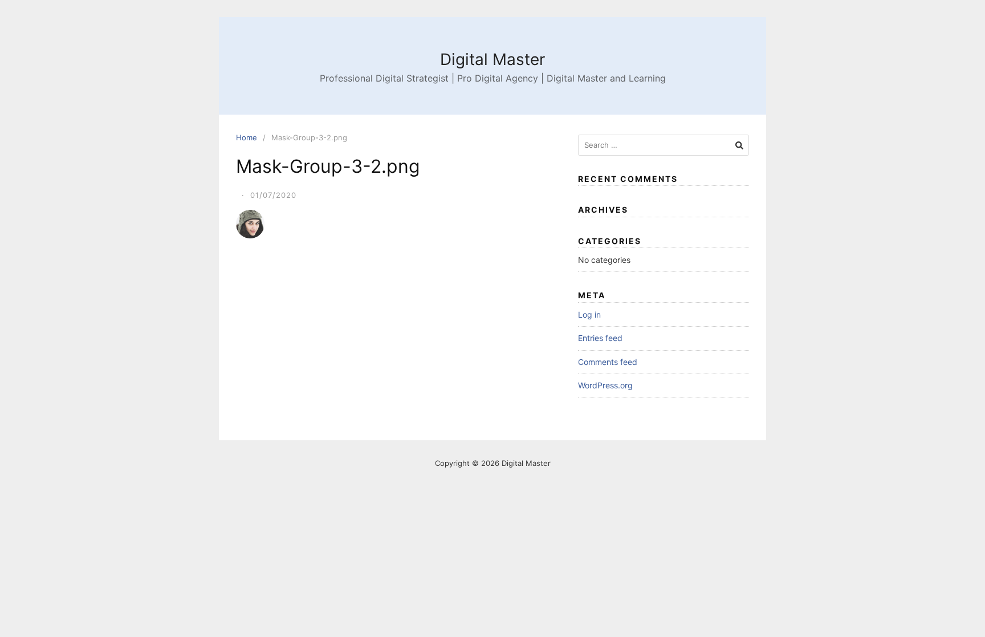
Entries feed (600, 338)
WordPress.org (605, 385)
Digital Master (492, 59)
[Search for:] (663, 145)
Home (246, 137)
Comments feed (607, 362)
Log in (589, 314)
